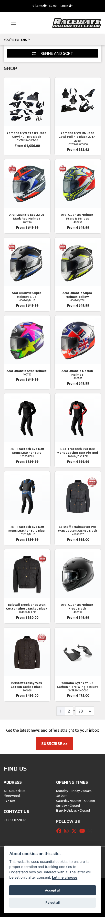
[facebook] (60, 831)
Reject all (52, 902)
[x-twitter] (75, 831)
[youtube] (83, 831)
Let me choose (64, 877)
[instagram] (67, 831)
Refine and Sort (56, 53)
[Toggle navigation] (11, 23)
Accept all (52, 890)
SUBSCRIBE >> (54, 743)
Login (65, 5)
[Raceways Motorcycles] (76, 22)
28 (80, 711)
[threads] (91, 831)
